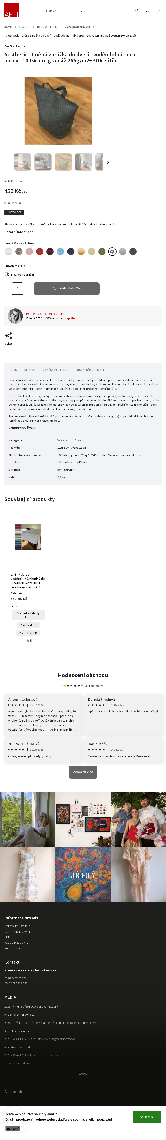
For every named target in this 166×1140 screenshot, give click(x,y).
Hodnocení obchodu (83, 675)
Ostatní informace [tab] (91, 370)
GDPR (7, 937)
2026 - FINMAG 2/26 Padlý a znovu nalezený (31, 1007)
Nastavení (13, 1129)
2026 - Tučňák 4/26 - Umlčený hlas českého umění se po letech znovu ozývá (50, 1023)
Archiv (83, 1074)
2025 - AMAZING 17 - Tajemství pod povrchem (32, 1055)
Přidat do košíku (70, 288)
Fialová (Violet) (28, 633)
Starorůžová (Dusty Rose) (28, 615)
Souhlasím (147, 1117)
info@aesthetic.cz (15, 978)
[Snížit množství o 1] (7, 289)
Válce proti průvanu (69, 440)
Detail (15, 606)
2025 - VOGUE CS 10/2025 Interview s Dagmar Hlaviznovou (40, 1039)
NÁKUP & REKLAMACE (17, 932)
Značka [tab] (56, 370)
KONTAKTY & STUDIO (17, 926)
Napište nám (12, 948)
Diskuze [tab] (29, 370)
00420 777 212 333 (15, 983)
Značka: (16, 46)
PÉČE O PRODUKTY (16, 943)
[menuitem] (53, 11)
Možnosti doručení (23, 275)
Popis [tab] (13, 370)
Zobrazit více (83, 772)
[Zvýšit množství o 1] (27, 289)
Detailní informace (18, 232)
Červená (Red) (28, 625)
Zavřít (148, 351)
